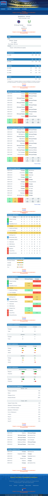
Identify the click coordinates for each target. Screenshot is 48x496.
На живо (24, 9)
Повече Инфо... (37, 163)
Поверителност (36, 485)
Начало (3, 9)
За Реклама (21, 485)
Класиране (17, 9)
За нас (10, 485)
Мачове (10, 9)
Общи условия (28, 485)
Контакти (15, 485)
